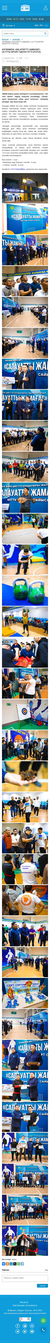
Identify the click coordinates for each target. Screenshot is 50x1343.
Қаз (36, 25)
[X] (14, 1263)
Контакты (24, 1302)
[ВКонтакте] (3, 1263)
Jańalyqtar (16, 39)
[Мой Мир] (11, 1263)
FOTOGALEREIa (18, 169)
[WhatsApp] (18, 1263)
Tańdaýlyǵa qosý (12, 61)
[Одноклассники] (7, 1263)
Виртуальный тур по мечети (25, 1305)
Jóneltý (42, 1286)
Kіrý (46, 1270)
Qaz (46, 25)
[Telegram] (22, 1263)
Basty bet (5, 39)
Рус (41, 25)
